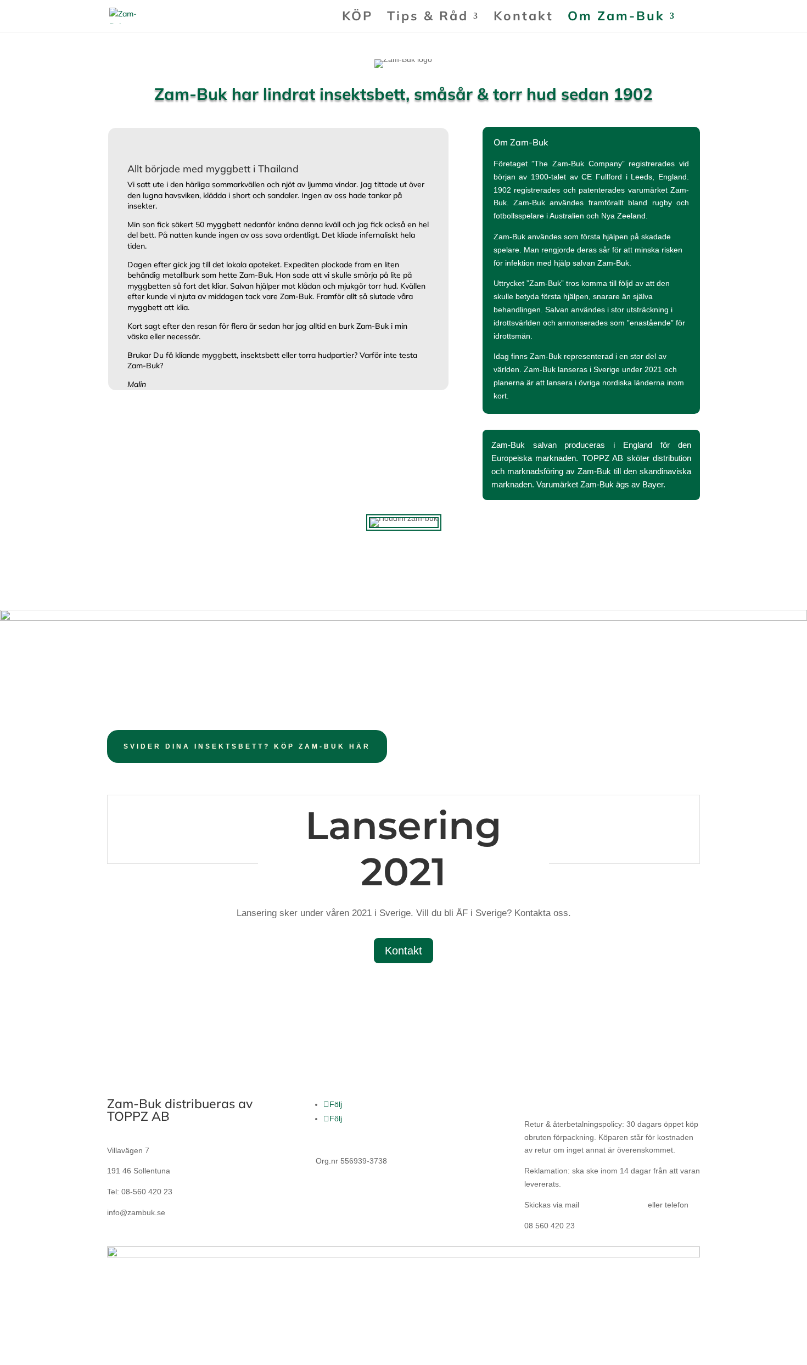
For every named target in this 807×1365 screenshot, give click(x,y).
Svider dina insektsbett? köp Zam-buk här (247, 746)
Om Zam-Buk (616, 18)
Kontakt (523, 18)
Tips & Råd (427, 18)
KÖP (357, 18)
